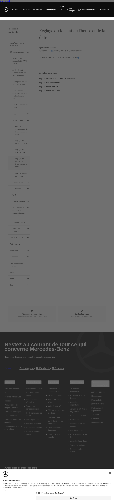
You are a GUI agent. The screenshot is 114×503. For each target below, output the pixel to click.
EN (59, 6)
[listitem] (14, 9)
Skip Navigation (5, 1)
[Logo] (6, 9)
